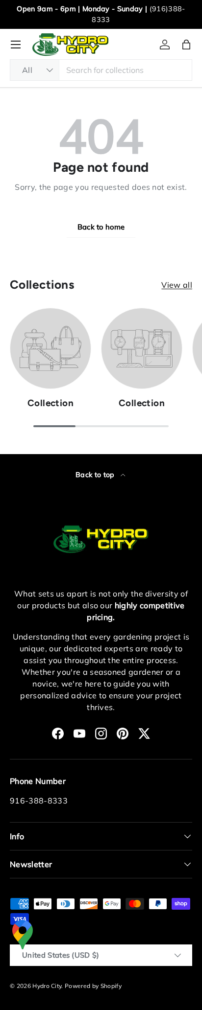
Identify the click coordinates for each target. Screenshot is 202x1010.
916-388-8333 (39, 800)
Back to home (101, 226)
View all (176, 285)
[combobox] (101, 70)
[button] (186, 44)
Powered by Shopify (93, 985)
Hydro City (46, 985)
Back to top (96, 474)
